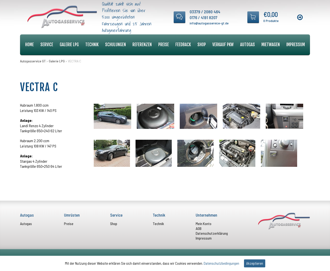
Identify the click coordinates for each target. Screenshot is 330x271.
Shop (201, 44)
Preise (163, 44)
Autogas (247, 44)
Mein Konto (203, 223)
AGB (198, 228)
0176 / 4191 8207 (203, 17)
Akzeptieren (254, 263)
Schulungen (115, 44)
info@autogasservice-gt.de (209, 23)
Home (29, 44)
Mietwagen (270, 44)
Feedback (183, 44)
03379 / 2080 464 (205, 11)
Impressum (295, 44)
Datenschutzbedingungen (221, 263)
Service (46, 44)
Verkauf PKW (223, 44)
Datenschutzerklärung (212, 233)
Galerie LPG (69, 44)
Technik (92, 44)
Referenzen (142, 44)
